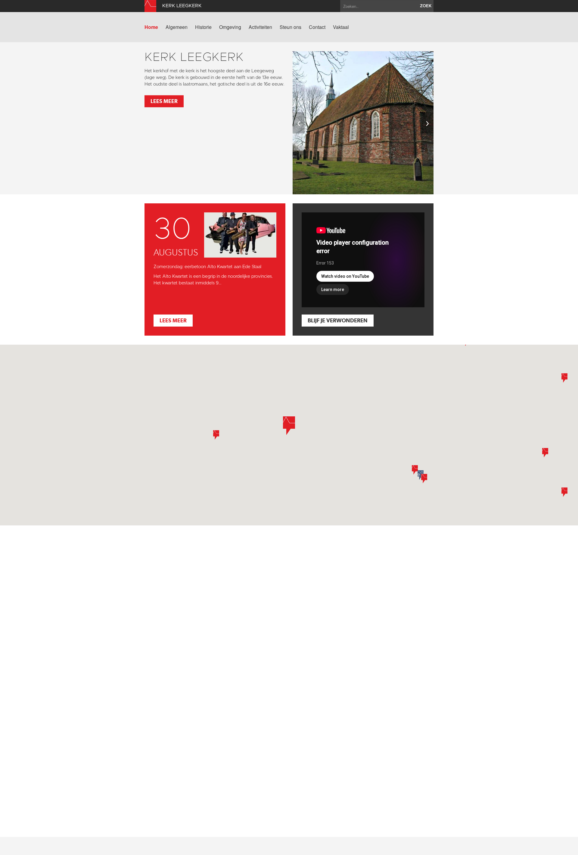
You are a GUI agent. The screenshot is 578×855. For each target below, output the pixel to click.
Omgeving (230, 27)
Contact (317, 27)
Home (151, 27)
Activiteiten (260, 27)
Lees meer (164, 101)
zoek (426, 6)
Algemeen (177, 27)
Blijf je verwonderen (338, 320)
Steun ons (290, 27)
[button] (216, 435)
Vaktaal (341, 27)
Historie (203, 27)
